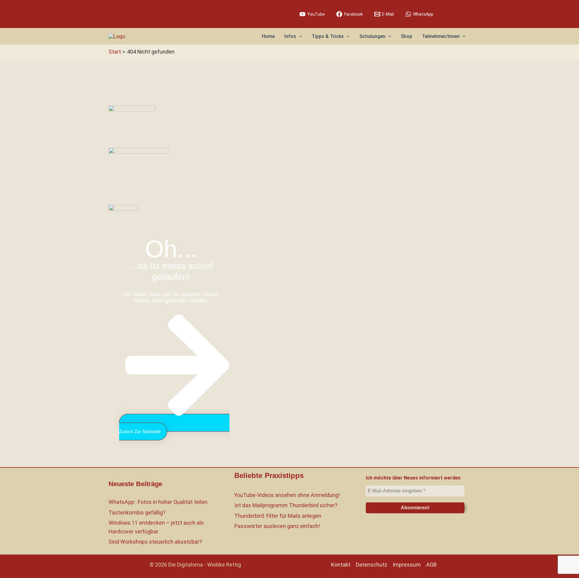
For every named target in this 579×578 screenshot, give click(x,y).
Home (268, 36)
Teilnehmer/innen (441, 36)
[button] (457, 14)
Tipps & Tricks (328, 36)
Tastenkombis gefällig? (137, 512)
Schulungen (372, 36)
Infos (290, 36)
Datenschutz (371, 564)
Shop (406, 36)
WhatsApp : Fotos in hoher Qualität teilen (158, 502)
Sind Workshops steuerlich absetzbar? (155, 542)
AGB (431, 564)
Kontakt (340, 564)
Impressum (407, 564)
